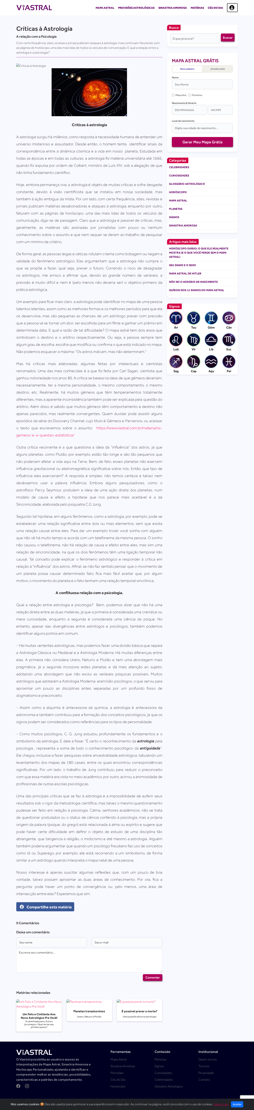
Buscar (228, 37)
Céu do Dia (215, 7)
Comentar (152, 977)
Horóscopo (178, 192)
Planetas (175, 208)
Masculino (180, 95)
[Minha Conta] (232, 7)
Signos (174, 217)
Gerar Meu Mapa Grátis (202, 142)
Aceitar (237, 1104)
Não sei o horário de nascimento (193, 281)
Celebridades (179, 167)
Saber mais (221, 1104)
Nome (175, 77)
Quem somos (207, 1059)
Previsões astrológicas (136, 7)
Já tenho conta (217, 69)
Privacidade (206, 1073)
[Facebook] (18, 1086)
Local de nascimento (183, 120)
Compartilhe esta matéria (49, 906)
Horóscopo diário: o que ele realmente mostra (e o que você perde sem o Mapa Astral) (198, 252)
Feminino (197, 95)
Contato (204, 1079)
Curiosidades (179, 175)
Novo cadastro (187, 69)
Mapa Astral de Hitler (185, 273)
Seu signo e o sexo (182, 265)
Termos (203, 1066)
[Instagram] (27, 1086)
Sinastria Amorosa (172, 7)
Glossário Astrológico (187, 183)
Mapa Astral (105, 7)
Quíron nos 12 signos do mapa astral (196, 290)
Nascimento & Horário (184, 103)
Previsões (117, 1073)
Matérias (197, 7)
